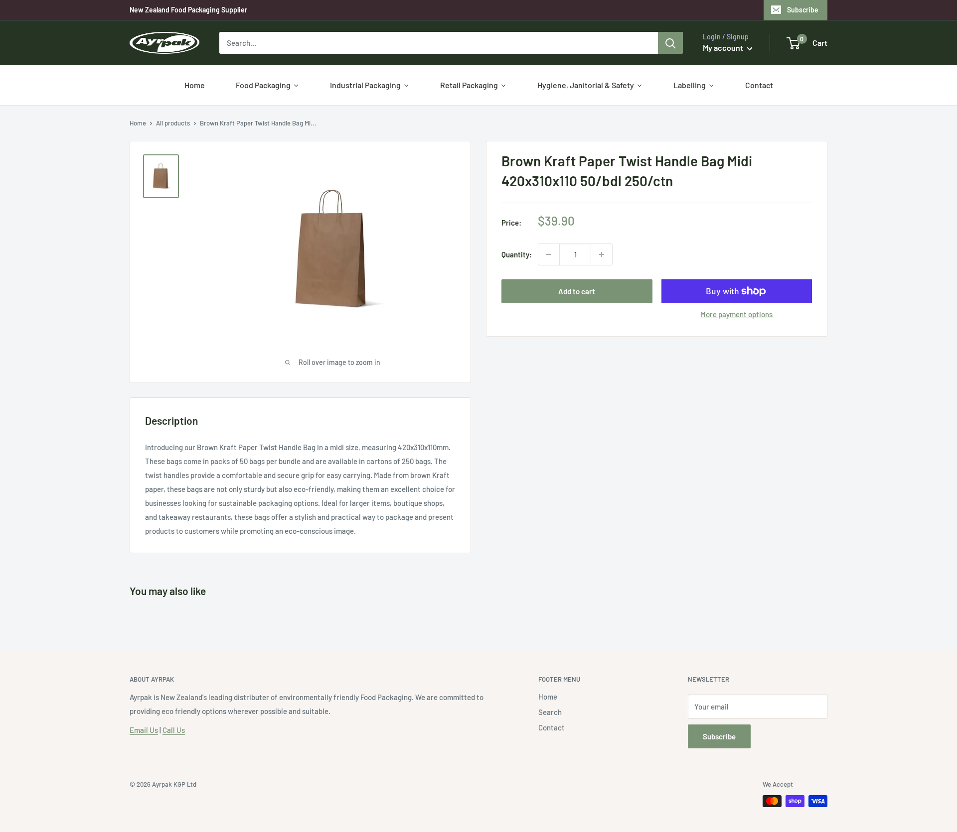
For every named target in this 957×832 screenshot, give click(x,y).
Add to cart (576, 291)
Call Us (173, 729)
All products (173, 123)
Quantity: (516, 254)
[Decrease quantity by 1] (548, 254)
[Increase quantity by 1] (601, 254)
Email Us (144, 729)
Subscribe (802, 9)
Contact (551, 727)
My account (724, 47)
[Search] (670, 43)
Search (550, 712)
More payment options (736, 314)
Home (138, 123)
